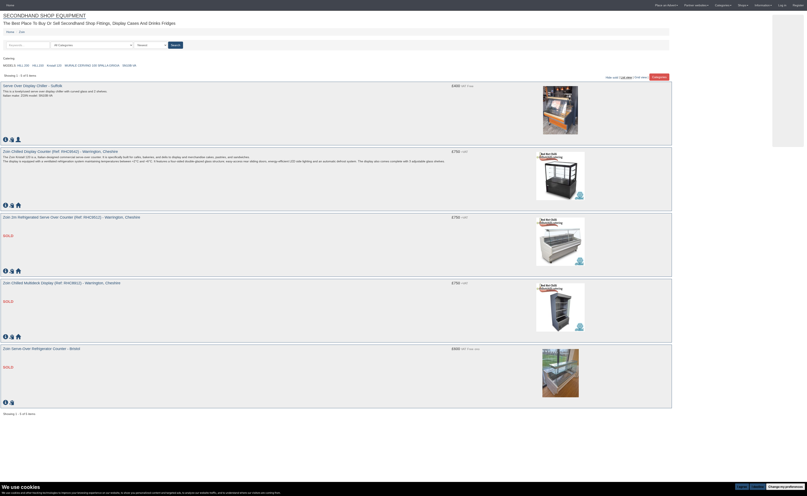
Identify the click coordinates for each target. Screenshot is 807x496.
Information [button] (762, 5)
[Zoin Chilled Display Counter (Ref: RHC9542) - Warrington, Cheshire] (560, 176)
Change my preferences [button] (785, 486)
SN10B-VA (129, 65)
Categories (659, 77)
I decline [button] (758, 486)
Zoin (22, 32)
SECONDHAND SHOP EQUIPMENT (44, 15)
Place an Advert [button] (665, 5)
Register (798, 5)
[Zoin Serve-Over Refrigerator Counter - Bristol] (560, 373)
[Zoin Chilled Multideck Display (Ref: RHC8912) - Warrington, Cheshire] (560, 307)
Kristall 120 (54, 65)
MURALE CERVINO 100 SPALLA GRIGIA (92, 65)
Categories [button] (722, 5)
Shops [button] (742, 5)
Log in (782, 5)
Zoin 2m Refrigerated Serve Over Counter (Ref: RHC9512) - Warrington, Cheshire (71, 217)
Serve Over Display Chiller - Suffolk (32, 86)
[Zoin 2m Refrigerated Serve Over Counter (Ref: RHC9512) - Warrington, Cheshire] (560, 242)
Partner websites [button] (695, 5)
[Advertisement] (788, 81)
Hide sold (612, 77)
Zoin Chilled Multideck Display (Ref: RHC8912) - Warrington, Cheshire (61, 283)
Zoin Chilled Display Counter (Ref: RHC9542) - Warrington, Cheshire (60, 152)
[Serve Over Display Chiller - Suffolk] (560, 110)
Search (175, 45)
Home (10, 5)
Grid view (640, 77)
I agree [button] (742, 486)
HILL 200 (23, 65)
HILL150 (38, 65)
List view (626, 77)
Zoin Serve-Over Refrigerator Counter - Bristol (41, 349)
